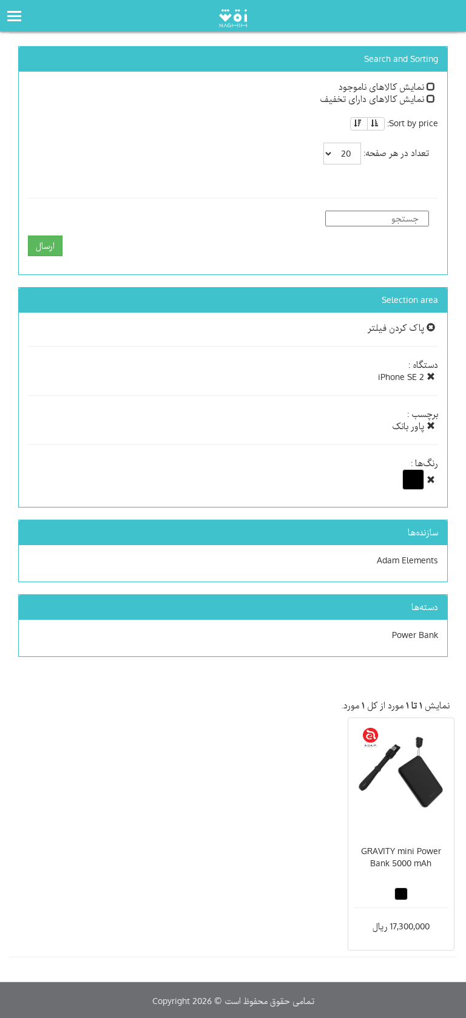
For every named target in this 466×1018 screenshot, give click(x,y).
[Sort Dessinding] (359, 124)
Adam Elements (407, 560)
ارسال (45, 246)
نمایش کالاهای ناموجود (383, 87)
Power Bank (415, 635)
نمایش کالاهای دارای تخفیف (373, 99)
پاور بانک (409, 426)
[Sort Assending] (376, 124)
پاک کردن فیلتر (397, 328)
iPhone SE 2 (402, 377)
